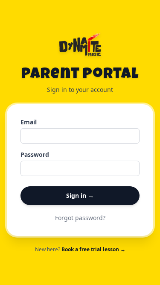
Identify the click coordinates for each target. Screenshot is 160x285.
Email (28, 122)
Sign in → (80, 195)
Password (34, 154)
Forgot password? (80, 218)
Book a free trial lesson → (93, 249)
